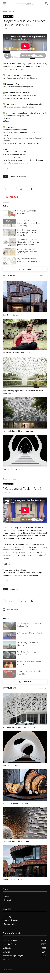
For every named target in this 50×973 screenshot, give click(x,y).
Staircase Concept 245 (11, 469)
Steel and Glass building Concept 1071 (18, 431)
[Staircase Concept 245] (25, 451)
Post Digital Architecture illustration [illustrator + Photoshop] (27, 232)
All (35, 276)
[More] (31, 188)
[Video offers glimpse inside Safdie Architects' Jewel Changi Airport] (25, 372)
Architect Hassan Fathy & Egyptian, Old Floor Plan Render (27, 252)
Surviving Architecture (18, 177)
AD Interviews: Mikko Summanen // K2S (18, 353)
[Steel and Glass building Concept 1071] (25, 413)
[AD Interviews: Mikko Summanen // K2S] (25, 334)
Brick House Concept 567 (12, 315)
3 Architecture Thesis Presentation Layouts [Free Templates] (28, 223)
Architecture (13, 11)
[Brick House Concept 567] (25, 296)
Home (5, 11)
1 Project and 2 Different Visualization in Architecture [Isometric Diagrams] (28, 242)
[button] (10, 197)
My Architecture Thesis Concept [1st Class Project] (28, 259)
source (5, 168)
